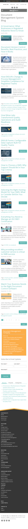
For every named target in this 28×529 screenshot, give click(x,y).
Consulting (3, 473)
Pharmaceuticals (4, 458)
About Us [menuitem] (5, 336)
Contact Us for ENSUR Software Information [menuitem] (11, 340)
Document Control (4, 429)
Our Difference (4, 492)
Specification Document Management (8, 437)
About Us (3, 487)
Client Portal (4, 502)
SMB (9, 279)
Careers (2, 493)
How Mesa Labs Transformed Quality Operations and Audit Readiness (10, 118)
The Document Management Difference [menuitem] (13, 350)
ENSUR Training (4, 478)
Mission (2, 488)
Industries (3, 450)
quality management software (11, 134)
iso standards (12, 245)
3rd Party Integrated (5, 467)
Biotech (2, 451)
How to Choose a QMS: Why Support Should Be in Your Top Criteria (13, 167)
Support (2, 510)
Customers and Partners (6, 490)
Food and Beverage (5, 453)
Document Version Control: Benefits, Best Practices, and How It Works (14, 49)
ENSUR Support (4, 476)
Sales (2, 508)
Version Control (4, 430)
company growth (8, 278)
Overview (3, 464)
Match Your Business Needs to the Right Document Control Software (13, 286)
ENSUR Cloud (3, 418)
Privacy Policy (4, 495)
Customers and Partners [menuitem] (9, 343)
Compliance (4, 441)
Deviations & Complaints (6, 432)
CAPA (2, 425)
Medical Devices (4, 457)
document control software (11, 314)
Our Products (4, 413)
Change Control (4, 427)
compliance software (12, 107)
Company (3, 485)
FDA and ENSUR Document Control (8, 442)
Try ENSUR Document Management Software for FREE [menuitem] (12, 352)
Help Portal (12, 4)
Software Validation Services (7, 481)
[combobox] (11, 324)
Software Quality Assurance (7, 480)
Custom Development (5, 474)
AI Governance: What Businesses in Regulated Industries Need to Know (12, 28)
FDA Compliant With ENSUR (6, 444)
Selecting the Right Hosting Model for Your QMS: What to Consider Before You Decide (13, 193)
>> (18, 320)
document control (8, 103)
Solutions (3, 423)
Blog (17, 4)
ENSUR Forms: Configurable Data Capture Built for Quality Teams (13, 142)
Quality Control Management (7, 435)
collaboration (4, 279)
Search (23, 324)
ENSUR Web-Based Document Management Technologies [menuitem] (11, 345)
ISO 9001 (10, 136)
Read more (23, 43)
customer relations (18, 278)
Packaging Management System (7, 434)
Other (2, 460)
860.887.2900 (5, 4)
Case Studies (3, 420)
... (13, 320)
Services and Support (6, 471)
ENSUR (15, 103)
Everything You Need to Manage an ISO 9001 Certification (11, 219)
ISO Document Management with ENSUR (9, 446)
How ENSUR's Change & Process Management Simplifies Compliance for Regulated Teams (12, 80)
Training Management (5, 439)
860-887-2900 (5, 515)
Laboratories (3, 455)
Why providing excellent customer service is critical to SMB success (13, 251)
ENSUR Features (4, 416)
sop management (16, 105)
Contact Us (4, 506)
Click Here (8, 1)
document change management (14, 109)
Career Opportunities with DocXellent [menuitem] (12, 337)
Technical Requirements (6, 465)
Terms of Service (4, 497)
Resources (3, 483)
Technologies (4, 462)
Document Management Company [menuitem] (12, 332)
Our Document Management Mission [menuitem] (12, 348)
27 (16, 320)
